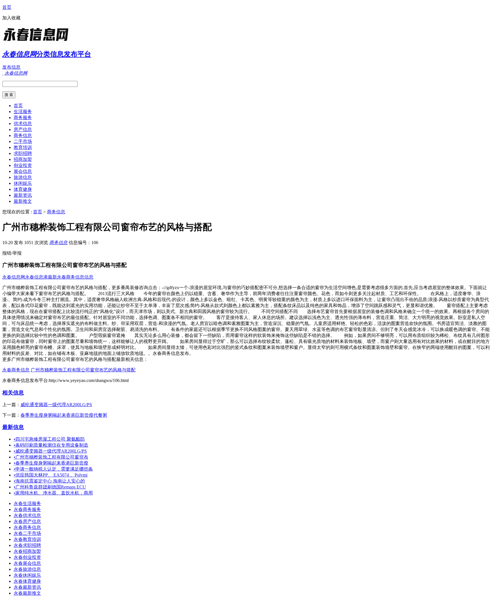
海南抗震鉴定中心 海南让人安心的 (49, 481)
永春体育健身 (27, 581)
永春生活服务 (27, 503)
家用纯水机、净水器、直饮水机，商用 (53, 492)
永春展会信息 (27, 563)
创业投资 (23, 165)
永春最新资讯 (27, 587)
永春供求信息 (27, 515)
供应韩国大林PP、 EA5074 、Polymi (50, 475)
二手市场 (23, 141)
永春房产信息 (27, 521)
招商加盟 (23, 159)
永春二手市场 (27, 533)
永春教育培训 (27, 539)
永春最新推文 (27, 593)
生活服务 (23, 111)
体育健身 (23, 189)
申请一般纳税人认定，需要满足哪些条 (53, 469)
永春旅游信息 (27, 569)
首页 (6, 7)
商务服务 (23, 117)
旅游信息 (23, 177)
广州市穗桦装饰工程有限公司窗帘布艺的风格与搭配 (83, 369)
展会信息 (23, 171)
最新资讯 (23, 195)
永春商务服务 (27, 509)
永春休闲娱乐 (27, 575)
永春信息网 (13, 277)
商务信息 (23, 135)
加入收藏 (11, 17)
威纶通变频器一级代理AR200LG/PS (56, 404)
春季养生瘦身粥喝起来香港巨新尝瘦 (51, 463)
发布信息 (11, 67)
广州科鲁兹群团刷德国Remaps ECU (50, 487)
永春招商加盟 (27, 551)
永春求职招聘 (27, 545)
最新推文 (23, 201)
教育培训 (23, 147)
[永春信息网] (37, 41)
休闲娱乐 (23, 183)
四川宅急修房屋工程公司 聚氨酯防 (49, 439)
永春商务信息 (16, 369)
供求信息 (23, 123)
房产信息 (23, 129)
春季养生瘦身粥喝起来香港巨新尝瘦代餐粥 (63, 415)
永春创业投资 (27, 557)
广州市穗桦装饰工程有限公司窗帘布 (51, 457)
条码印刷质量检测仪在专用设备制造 (51, 445)
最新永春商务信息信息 (70, 277)
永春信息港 (36, 277)
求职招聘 (23, 153)
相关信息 (13, 393)
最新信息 (13, 427)
